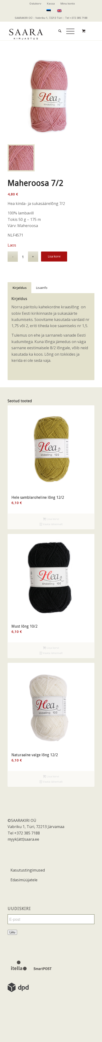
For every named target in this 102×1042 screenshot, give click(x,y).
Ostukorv (35, 3)
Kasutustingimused (27, 870)
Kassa (51, 3)
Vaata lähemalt (52, 524)
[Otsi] (57, 26)
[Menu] (67, 26)
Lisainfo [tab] (41, 288)
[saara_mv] (42, 30)
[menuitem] (35, 3)
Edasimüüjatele (23, 879)
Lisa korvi (54, 256)
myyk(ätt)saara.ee (23, 839)
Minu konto (67, 3)
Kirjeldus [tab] (20, 288)
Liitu (12, 932)
